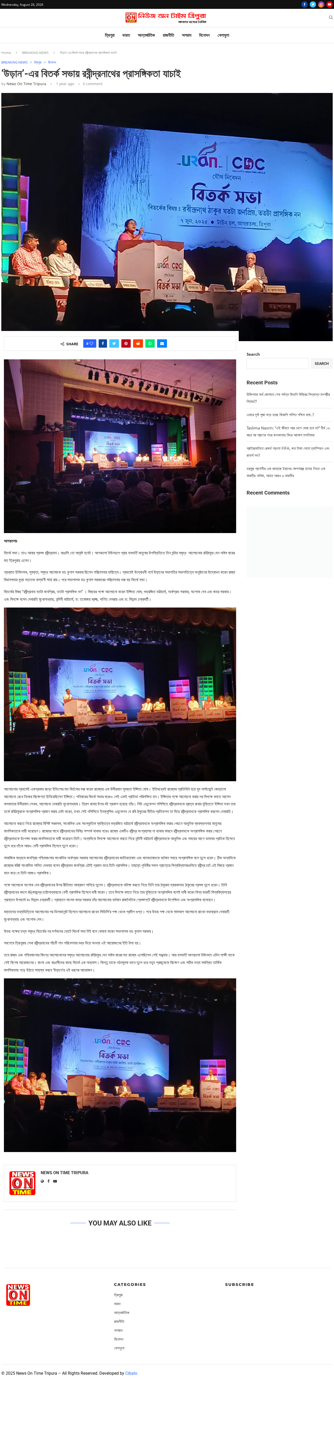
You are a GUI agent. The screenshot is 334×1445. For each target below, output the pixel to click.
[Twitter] (313, 4)
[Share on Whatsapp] (150, 343)
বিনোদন (204, 35)
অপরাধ (186, 35)
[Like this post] (91, 343)
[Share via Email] (162, 343)
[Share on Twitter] (114, 343)
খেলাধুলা (223, 35)
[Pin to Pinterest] (126, 343)
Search (253, 354)
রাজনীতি (168, 35)
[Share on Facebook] (103, 343)
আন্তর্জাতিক (146, 35)
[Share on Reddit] (138, 343)
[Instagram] (321, 4)
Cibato (131, 1373)
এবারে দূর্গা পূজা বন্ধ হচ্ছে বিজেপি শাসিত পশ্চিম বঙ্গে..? (280, 414)
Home (6, 52)
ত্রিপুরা (110, 35)
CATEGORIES (130, 1284)
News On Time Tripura (26, 83)
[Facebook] (304, 4)
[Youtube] (329, 4)
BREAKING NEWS (35, 52)
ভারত (126, 35)
